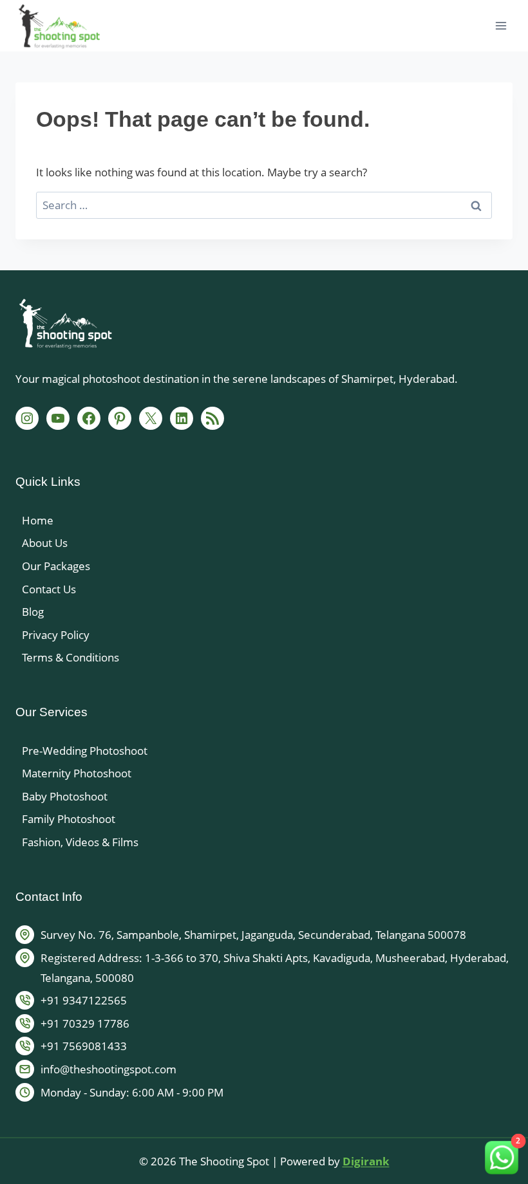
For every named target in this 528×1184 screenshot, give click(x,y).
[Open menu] (501, 25)
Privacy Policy (56, 634)
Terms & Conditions (70, 657)
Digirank (366, 1161)
